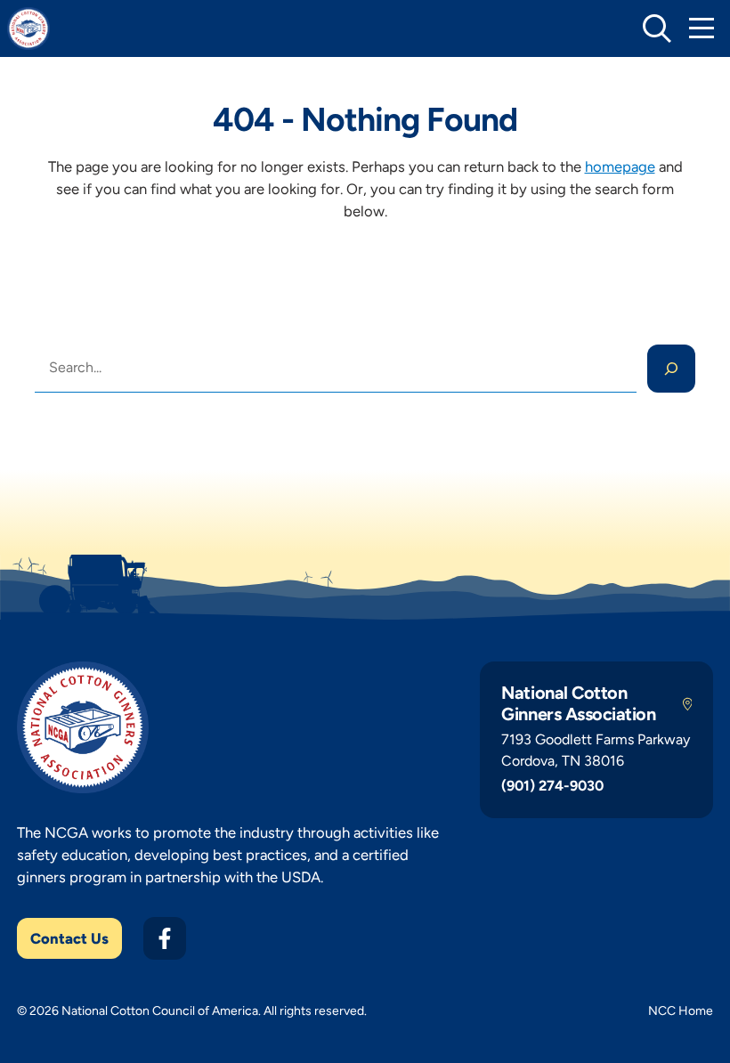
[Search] (671, 369)
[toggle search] (657, 28)
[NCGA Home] (28, 28)
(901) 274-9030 (552, 785)
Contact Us (69, 938)
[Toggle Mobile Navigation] (701, 28)
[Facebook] (164, 938)
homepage (620, 166)
